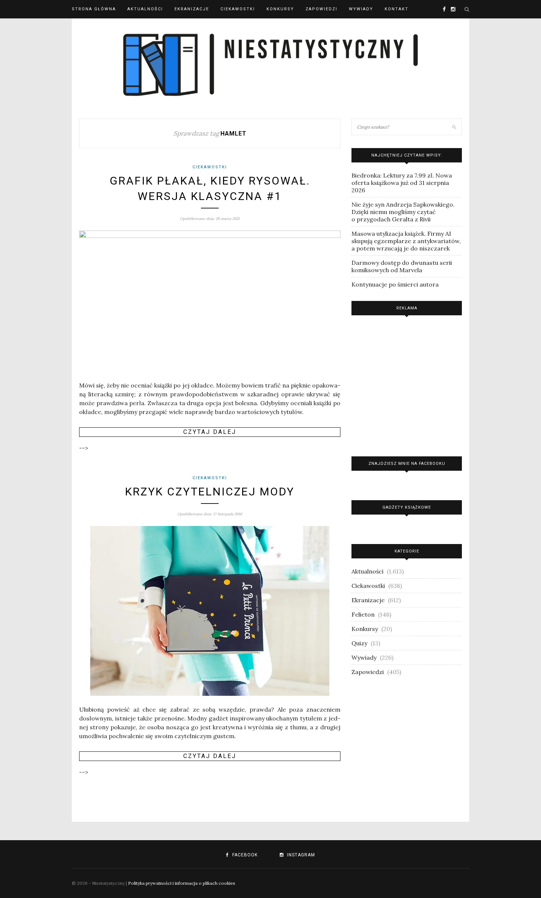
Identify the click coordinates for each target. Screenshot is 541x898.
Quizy (359, 643)
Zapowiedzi (321, 9)
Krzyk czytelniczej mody (209, 491)
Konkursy (280, 9)
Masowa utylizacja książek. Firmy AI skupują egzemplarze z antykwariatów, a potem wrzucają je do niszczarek (406, 241)
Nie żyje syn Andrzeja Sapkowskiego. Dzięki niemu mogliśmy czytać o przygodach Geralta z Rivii (403, 212)
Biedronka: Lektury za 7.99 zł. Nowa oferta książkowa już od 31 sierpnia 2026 (401, 183)
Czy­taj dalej (209, 431)
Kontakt (397, 9)
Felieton (363, 614)
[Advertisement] (406, 384)
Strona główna (94, 9)
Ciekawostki (237, 9)
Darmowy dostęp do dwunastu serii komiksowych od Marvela (401, 266)
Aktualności (145, 9)
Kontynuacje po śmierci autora (395, 284)
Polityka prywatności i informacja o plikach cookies (181, 883)
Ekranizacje (191, 9)
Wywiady (361, 9)
